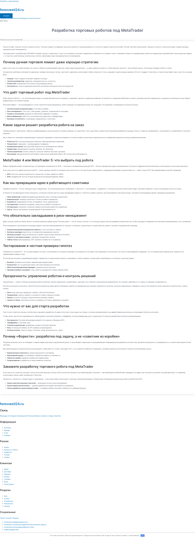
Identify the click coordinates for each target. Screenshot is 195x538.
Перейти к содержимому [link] (9, 1)
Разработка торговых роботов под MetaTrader (11, 39)
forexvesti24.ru (12, 10)
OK (143, 535)
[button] (97, 21)
